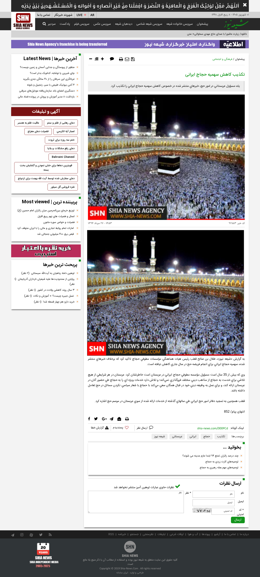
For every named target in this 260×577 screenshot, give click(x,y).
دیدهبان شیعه (123, 24)
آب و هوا (193, 534)
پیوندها (206, 534)
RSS (111, 534)
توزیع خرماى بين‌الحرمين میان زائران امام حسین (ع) (46, 210)
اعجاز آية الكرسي (66, 131)
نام (242, 493)
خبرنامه (122, 534)
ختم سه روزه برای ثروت (61, 140)
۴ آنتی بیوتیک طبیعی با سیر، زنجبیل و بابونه (51, 85)
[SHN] (23, 21)
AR (92, 15)
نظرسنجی (148, 534)
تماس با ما (43, 15)
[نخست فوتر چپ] (44, 554)
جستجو (134, 534)
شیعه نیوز (159, 436)
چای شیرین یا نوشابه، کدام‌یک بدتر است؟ (52, 73)
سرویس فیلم (81, 24)
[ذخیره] (133, 59)
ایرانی (193, 436)
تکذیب (221, 436)
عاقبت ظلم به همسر (28, 123)
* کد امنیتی (240, 512)
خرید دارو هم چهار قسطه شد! (54, 302)
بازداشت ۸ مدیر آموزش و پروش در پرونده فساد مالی (46, 97)
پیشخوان (202, 24)
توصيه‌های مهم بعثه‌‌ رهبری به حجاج (219, 467)
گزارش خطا (97, 427)
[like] (122, 428)
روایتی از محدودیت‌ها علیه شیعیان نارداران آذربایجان (44, 281)
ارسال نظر (142, 428)
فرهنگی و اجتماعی (222, 59)
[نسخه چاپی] (121, 59)
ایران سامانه (122, 573)
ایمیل (241, 501)
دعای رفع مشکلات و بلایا (61, 148)
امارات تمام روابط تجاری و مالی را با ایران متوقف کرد (46, 228)
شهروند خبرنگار (63, 15)
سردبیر (52, 24)
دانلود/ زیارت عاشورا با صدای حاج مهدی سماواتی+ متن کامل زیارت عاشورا (207, 34)
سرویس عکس (102, 24)
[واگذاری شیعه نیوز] (130, 43)
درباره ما (244, 534)
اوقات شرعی (177, 534)
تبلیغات (161, 534)
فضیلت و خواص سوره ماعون (59, 222)
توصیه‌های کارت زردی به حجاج (221, 462)
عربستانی (177, 436)
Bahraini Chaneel (63, 157)
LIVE (79, 15)
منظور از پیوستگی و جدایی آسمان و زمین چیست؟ (47, 67)
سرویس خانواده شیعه (179, 24)
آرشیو (217, 534)
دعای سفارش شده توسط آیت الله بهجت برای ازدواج (46, 178)
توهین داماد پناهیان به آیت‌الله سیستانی (48, 273)
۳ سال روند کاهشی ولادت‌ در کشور (51, 290)
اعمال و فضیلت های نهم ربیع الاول (56, 216)
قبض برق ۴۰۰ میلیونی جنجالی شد (56, 234)
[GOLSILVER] (46, 251)
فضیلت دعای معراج (38, 131)
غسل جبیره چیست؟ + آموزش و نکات (49, 296)
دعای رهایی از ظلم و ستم (61, 123)
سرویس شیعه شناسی (149, 24)
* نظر (188, 493)
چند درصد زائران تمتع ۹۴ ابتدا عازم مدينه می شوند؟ (210, 456)
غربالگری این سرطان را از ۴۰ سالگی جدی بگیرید (49, 79)
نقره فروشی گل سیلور (63, 187)
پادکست (65, 24)
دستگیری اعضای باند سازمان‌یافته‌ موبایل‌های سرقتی (47, 91)
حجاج (206, 436)
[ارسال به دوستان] (127, 59)
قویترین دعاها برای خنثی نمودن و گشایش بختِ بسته (46, 167)
